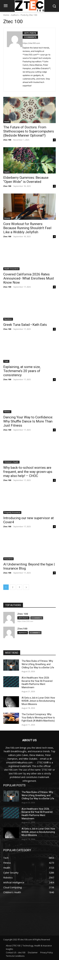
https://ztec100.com (31, 43)
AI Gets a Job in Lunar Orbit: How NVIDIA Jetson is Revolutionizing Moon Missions (38, 700)
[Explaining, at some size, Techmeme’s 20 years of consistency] (29, 349)
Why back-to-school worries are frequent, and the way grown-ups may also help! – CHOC (27, 472)
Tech (6, 361)
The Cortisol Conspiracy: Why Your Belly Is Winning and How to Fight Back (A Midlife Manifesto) (38, 717)
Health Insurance (11, 269)
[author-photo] (15, 59)
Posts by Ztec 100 (29, 15)
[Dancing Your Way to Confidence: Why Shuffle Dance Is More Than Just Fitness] (29, 400)
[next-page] (26, 587)
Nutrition (8, 319)
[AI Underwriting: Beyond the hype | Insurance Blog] (29, 547)
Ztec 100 (7, 140)
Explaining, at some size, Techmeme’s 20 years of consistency (21, 371)
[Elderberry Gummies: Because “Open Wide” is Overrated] (29, 160)
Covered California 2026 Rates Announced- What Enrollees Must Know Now (28, 278)
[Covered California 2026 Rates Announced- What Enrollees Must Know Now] (29, 257)
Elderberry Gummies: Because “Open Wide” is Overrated (26, 180)
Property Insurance (12, 512)
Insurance (8, 559)
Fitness (7, 218)
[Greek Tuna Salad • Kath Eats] (29, 307)
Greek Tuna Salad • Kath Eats (25, 325)
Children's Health (11, 462)
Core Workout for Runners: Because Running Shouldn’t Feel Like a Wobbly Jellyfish (27, 228)
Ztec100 (22, 628)
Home (6, 15)
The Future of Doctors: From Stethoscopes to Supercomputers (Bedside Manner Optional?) (28, 131)
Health (7, 121)
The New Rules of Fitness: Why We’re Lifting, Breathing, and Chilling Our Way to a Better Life (38, 664)
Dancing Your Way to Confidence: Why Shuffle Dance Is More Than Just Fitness (28, 421)
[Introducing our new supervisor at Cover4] (29, 501)
